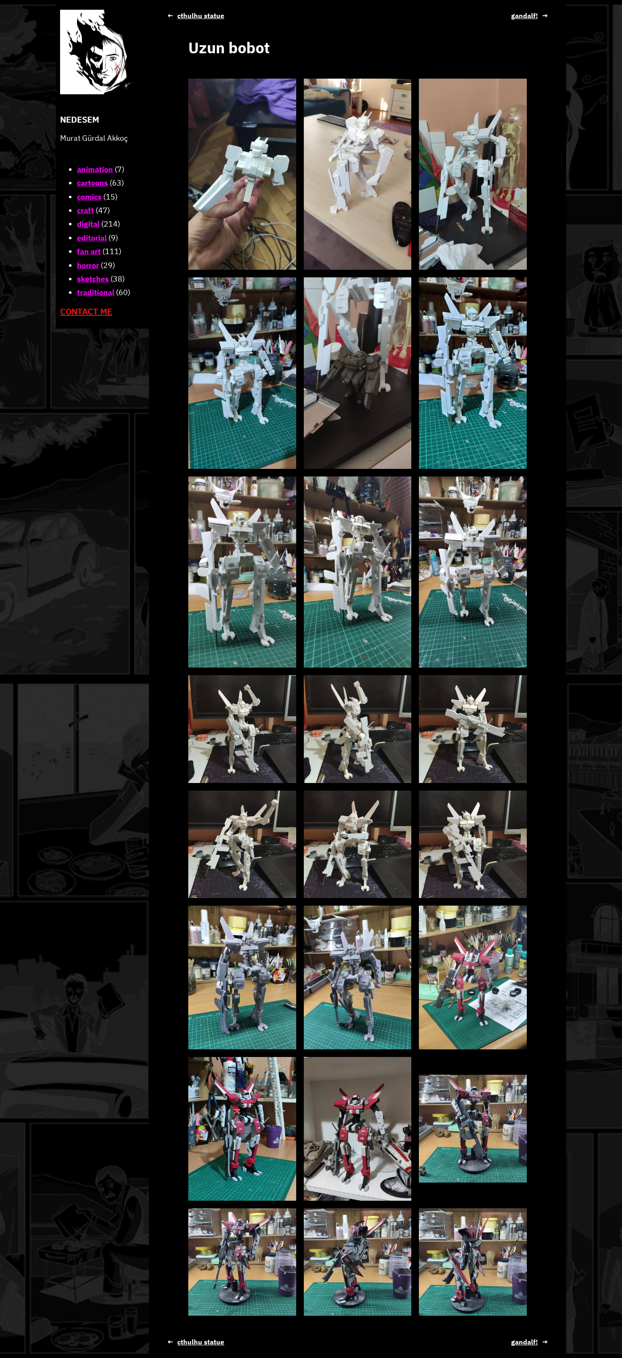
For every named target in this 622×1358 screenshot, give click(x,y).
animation (95, 169)
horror (88, 265)
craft (85, 210)
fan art (89, 251)
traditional (95, 292)
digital (88, 224)
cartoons (92, 183)
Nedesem (79, 119)
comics (89, 197)
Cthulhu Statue (200, 15)
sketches (93, 279)
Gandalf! (524, 15)
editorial (92, 238)
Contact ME (86, 311)
